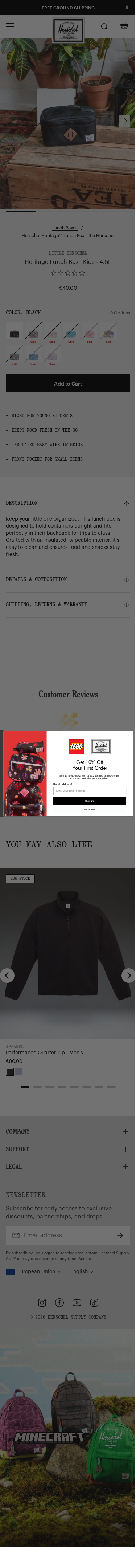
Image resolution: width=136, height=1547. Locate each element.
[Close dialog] (128, 735)
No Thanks (89, 809)
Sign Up (89, 800)
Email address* (62, 784)
